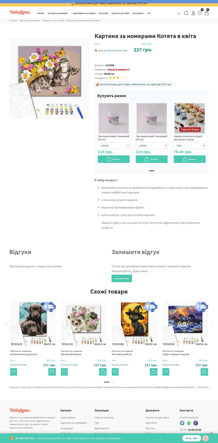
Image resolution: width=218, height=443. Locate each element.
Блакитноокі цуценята (23, 353)
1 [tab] (151, 170)
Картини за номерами (30, 20)
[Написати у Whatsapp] (188, 423)
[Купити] (52, 372)
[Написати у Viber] (195, 423)
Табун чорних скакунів (175, 353)
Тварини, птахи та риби (53, 20)
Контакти (151, 422)
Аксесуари (66, 428)
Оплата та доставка (157, 417)
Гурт (97, 422)
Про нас (150, 428)
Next (85, 78)
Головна (13, 20)
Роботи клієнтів (104, 417)
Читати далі (203, 387)
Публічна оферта (156, 433)
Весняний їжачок (71, 353)
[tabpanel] (113, 132)
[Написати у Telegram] (182, 423)
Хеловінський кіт (122, 353)
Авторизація (122, 278)
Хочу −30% (191, 438)
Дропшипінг (102, 428)
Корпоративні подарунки (110, 433)
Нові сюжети (67, 417)
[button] (123, 49)
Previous (13, 78)
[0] (200, 14)
